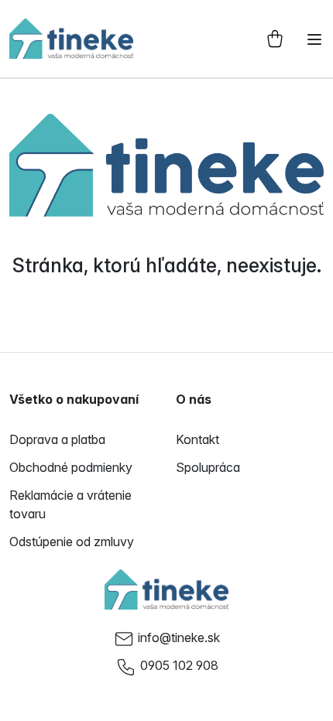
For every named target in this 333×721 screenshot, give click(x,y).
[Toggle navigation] (314, 39)
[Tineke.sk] (166, 589)
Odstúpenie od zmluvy (71, 541)
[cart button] (275, 38)
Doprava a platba (57, 439)
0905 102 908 (179, 665)
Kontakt (197, 439)
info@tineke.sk (179, 637)
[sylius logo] (71, 39)
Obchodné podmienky (70, 467)
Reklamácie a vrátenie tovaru (70, 504)
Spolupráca (208, 467)
